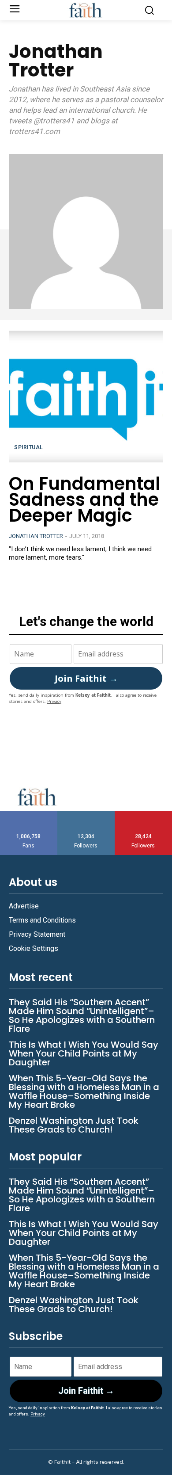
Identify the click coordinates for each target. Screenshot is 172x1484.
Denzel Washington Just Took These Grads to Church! (73, 1125)
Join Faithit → (86, 678)
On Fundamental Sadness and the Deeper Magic (84, 499)
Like (28, 814)
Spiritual (28, 447)
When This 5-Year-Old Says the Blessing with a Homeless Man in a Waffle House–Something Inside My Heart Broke (84, 1091)
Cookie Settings (33, 948)
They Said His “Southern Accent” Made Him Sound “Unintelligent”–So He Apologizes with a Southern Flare (82, 1015)
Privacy (54, 701)
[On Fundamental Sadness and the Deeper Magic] (86, 396)
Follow (86, 814)
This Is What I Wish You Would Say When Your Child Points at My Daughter (83, 1053)
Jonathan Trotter (36, 536)
